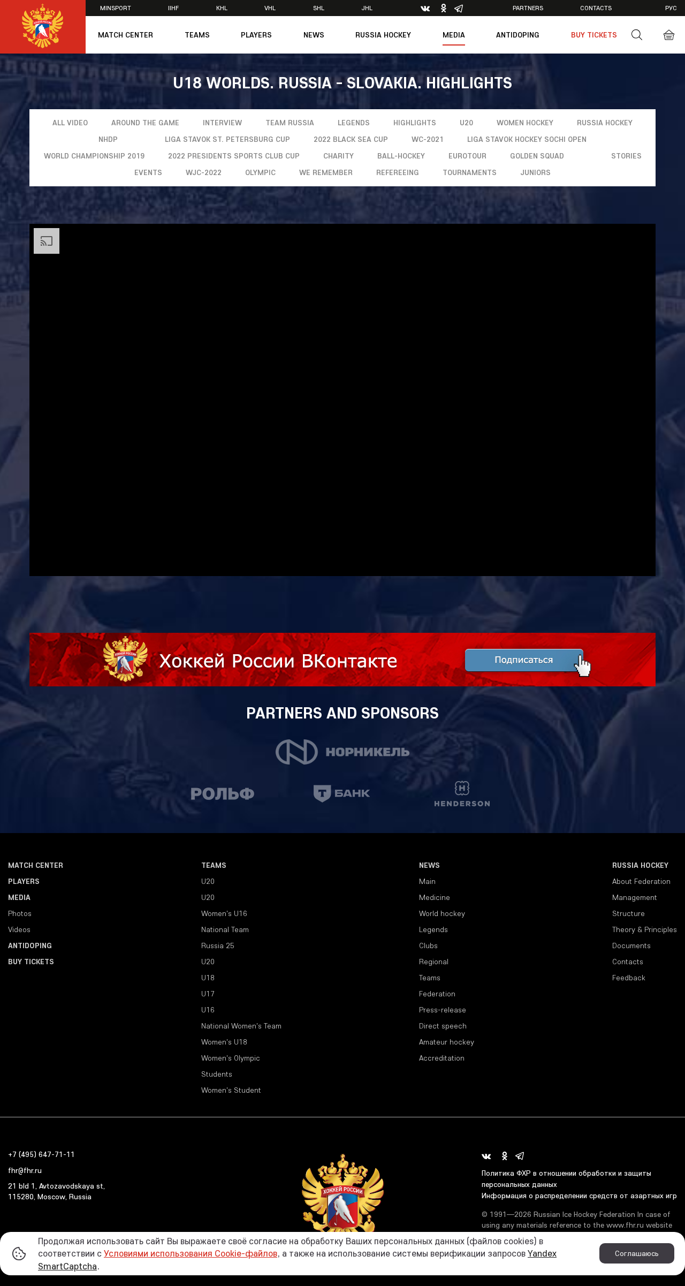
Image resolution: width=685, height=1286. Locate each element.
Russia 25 (217, 945)
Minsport (115, 8)
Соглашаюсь (637, 1253)
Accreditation (442, 1058)
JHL (366, 8)
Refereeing (397, 172)
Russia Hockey (383, 35)
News (313, 35)
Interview (222, 122)
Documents (631, 945)
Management (634, 897)
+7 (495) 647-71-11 (41, 1154)
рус (671, 8)
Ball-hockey (401, 156)
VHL (270, 8)
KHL (221, 8)
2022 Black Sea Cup (351, 139)
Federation (437, 993)
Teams (197, 35)
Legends (354, 122)
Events (148, 172)
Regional (433, 961)
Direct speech (443, 1026)
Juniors (535, 172)
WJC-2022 (204, 172)
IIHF (173, 8)
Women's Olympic (230, 1058)
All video (70, 122)
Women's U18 (224, 1042)
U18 (208, 977)
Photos (20, 913)
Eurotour (467, 156)
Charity (338, 156)
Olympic (260, 172)
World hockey (442, 913)
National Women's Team (241, 1026)
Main (427, 881)
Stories (626, 156)
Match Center (125, 35)
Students (216, 1074)
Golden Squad (537, 156)
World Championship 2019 (94, 156)
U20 (466, 122)
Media (454, 35)
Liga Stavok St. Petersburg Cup (227, 139)
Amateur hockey (446, 1042)
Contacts (596, 8)
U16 (208, 1010)
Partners (528, 8)
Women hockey (525, 122)
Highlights (414, 122)
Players (256, 35)
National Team (225, 929)
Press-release (442, 1010)
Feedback (628, 977)
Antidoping (517, 35)
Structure (628, 913)
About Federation (641, 881)
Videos (19, 929)
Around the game (145, 122)
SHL (318, 8)
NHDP (108, 139)
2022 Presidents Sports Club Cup (234, 156)
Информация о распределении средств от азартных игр (579, 1195)
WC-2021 (428, 139)
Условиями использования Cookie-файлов (190, 1253)
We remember (326, 172)
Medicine (434, 897)
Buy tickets (594, 35)
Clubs (428, 945)
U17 (208, 993)
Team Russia (289, 122)
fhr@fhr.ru (25, 1170)
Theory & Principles (644, 929)
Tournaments (470, 172)
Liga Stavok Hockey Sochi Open (527, 139)
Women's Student (231, 1090)
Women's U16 (224, 913)
